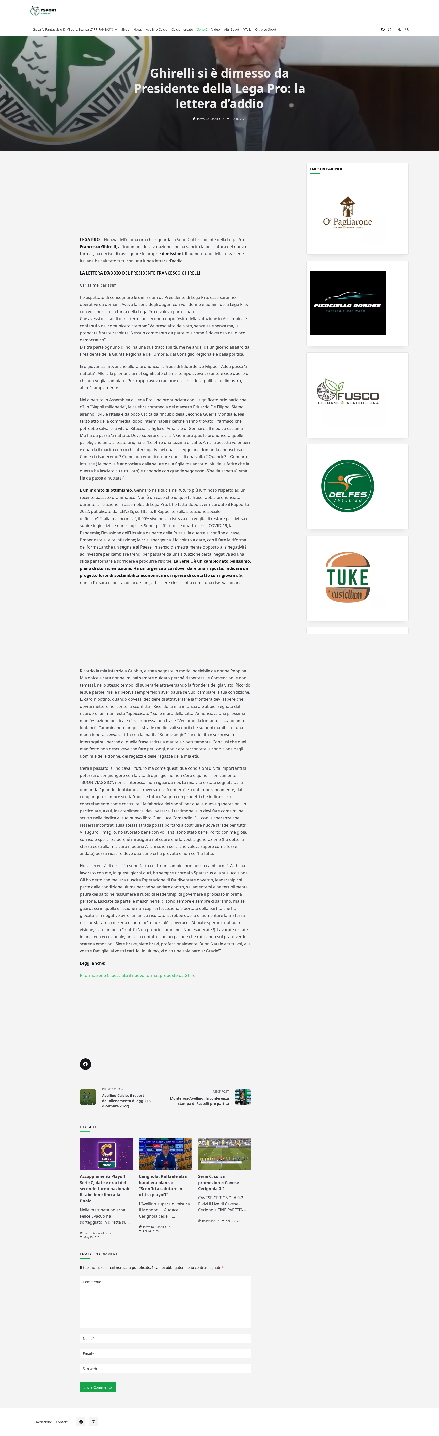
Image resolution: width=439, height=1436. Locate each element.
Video (215, 29)
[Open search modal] (407, 29)
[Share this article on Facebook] (85, 1064)
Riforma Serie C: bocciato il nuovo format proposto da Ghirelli (139, 975)
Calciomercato (182, 29)
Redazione (208, 1221)
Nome (89, 1338)
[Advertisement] (165, 197)
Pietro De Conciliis (208, 119)
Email (88, 1353)
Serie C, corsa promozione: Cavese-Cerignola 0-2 (219, 1182)
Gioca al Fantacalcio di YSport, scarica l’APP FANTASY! (73, 29)
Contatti (62, 1422)
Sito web (90, 1368)
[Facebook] (383, 29)
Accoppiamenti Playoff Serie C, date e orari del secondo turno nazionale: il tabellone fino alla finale (106, 1189)
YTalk (247, 29)
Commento (93, 1281)
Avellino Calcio (156, 29)
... (129, 1222)
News (137, 29)
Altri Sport (231, 29)
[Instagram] (389, 29)
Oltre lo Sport (265, 29)
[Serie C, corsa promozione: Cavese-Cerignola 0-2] (224, 1154)
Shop (125, 29)
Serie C (202, 29)
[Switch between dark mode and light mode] (399, 29)
